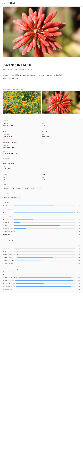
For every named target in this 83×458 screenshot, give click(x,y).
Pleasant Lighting (8, 260)
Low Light (6, 248)
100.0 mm (6, 168)
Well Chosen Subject (9, 283)
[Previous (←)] (11, 33)
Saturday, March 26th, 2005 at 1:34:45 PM (17, 69)
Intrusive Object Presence (10, 242)
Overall (5, 205)
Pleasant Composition (9, 257)
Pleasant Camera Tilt (9, 254)
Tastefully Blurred (8, 280)
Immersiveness (7, 234)
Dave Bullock (13, 3)
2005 (44, 125)
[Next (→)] (72, 33)
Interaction (6, 237)
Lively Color (7, 245)
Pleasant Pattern (8, 263)
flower (13, 188)
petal (26, 188)
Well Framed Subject (9, 286)
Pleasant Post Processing (10, 269)
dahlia (6, 188)
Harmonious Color (8, 228)
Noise (4, 251)
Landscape (46, 136)
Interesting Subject (9, 240)
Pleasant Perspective (9, 266)
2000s (5, 131)
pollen (39, 188)
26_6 (35, 69)
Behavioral (6, 222)
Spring (44, 131)
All (4, 219)
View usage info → (10, 147)
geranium (20, 188)
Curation (5, 225)
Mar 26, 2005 (8, 125)
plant (32, 188)
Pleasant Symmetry (8, 274)
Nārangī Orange (11, 142)
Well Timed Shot (7, 289)
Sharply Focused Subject (10, 277)
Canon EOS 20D (8, 163)
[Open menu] (79, 3)
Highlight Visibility (9, 231)
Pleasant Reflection (9, 271)
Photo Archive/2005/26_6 (11, 197)
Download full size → (11, 153)
